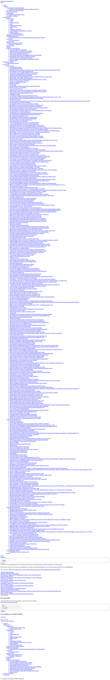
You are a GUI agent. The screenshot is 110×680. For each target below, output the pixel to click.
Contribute (3, 617)
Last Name (4, 608)
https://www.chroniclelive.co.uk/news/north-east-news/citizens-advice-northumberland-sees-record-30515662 (34, 569)
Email (3, 605)
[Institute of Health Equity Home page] (7, 1)
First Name (4, 607)
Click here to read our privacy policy (9, 602)
